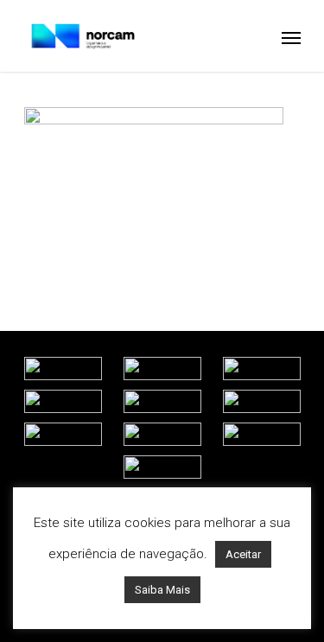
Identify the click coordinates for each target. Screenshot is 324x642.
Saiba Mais (162, 589)
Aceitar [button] (243, 554)
